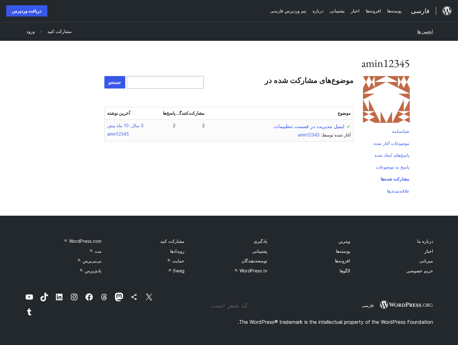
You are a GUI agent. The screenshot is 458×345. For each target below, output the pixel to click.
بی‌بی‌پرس (89, 260)
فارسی (368, 305)
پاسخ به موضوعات (392, 167)
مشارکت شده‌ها (395, 178)
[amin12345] (386, 100)
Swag (176, 270)
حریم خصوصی (419, 270)
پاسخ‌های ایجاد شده (392, 155)
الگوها (345, 270)
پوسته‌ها (343, 251)
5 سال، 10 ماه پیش (125, 125)
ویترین (344, 241)
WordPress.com (83, 241)
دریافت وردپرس (26, 10)
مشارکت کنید (172, 241)
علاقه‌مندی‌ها (398, 191)
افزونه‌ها (342, 260)
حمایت (175, 260)
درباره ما (425, 241)
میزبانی (426, 260)
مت (95, 251)
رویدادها (177, 251)
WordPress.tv (250, 270)
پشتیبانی (259, 251)
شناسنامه (400, 131)
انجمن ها (425, 31)
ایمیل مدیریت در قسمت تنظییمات (309, 126)
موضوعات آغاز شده (391, 143)
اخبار (428, 251)
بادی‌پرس (90, 270)
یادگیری (260, 241)
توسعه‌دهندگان (254, 260)
